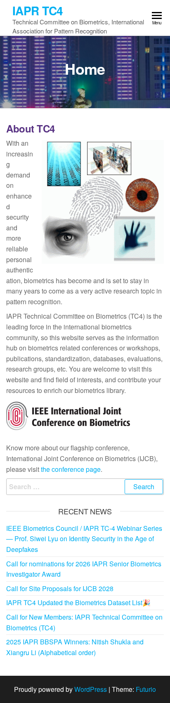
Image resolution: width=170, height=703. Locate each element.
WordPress (90, 689)
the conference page (71, 469)
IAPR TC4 (37, 10)
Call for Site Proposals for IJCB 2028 (59, 588)
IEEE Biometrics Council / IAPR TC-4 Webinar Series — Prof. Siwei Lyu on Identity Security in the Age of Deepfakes (84, 538)
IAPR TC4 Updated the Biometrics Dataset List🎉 (78, 602)
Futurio (146, 689)
